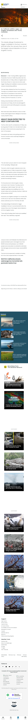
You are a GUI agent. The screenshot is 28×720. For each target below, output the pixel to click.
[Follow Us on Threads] (16, 666)
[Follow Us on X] (19, 666)
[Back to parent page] (3, 6)
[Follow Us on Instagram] (6, 666)
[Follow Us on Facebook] (3, 666)
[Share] (2, 36)
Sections (23, 7)
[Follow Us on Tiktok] (12, 666)
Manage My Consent (6, 629)
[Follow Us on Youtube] (9, 666)
